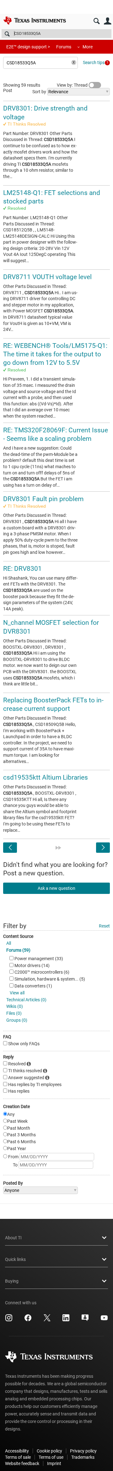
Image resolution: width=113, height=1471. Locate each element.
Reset (104, 925)
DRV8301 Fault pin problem (43, 499)
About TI (13, 1237)
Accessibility (17, 1450)
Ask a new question (56, 888)
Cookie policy (49, 1450)
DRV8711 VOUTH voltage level (47, 277)
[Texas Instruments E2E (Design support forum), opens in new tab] (85, 1319)
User (107, 21)
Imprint (54, 1463)
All (8, 943)
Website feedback (22, 1463)
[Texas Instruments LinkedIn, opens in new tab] (66, 1319)
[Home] (34, 20)
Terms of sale (18, 1457)
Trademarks (82, 1457)
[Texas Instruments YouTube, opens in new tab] (104, 1319)
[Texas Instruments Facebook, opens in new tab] (28, 1319)
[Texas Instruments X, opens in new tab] (47, 1319)
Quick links (15, 1259)
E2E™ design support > (28, 46)
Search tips (94, 62)
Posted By (13, 1183)
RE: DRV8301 (22, 568)
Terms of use (51, 1457)
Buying (12, 1281)
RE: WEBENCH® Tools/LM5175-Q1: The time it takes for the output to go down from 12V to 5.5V (55, 354)
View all (17, 992)
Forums (63, 46)
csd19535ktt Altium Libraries (45, 777)
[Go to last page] (58, 848)
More (88, 46)
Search (96, 21)
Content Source (18, 936)
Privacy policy (83, 1450)
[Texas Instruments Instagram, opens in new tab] (9, 1319)
